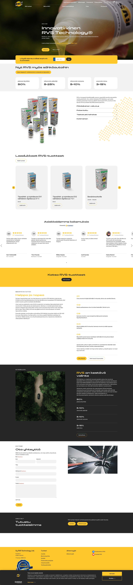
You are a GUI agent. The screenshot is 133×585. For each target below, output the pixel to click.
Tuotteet (72, 529)
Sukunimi (38, 459)
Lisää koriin (22, 205)
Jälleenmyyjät (82, 529)
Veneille (43, 563)
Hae (69, 59)
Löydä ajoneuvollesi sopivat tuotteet (34, 59)
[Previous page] (1, 246)
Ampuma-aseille (45, 568)
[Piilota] (41, 6)
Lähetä (19, 510)
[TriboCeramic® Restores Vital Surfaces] (19, 4)
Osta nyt (45, 49)
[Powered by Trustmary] (66, 225)
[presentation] (26, 503)
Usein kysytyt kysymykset (96, 358)
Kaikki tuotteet (21, 160)
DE (107, 2)
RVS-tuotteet (66, 279)
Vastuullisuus (81, 435)
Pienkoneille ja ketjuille (47, 566)
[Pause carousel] (66, 262)
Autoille (43, 559)
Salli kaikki (112, 573)
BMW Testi (74, 43)
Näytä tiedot (30, 582)
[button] (13, 187)
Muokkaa (111, 578)
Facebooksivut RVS (106, 557)
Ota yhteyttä (81, 358)
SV (110, 2)
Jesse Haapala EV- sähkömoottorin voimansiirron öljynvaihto (33, 72)
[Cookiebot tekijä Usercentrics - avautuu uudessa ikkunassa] (18, 582)
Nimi (17, 459)
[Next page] (131, 246)
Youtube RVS (105, 559)
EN (104, 2)
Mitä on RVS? (56, 49)
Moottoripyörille (45, 561)
